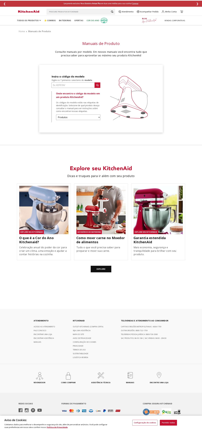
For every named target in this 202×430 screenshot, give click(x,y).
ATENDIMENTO (41, 320)
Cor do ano (93, 20)
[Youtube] (39, 410)
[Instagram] (27, 410)
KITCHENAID (79, 320)
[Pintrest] (33, 410)
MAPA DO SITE (78, 334)
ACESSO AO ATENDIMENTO (44, 326)
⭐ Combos (50, 20)
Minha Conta (171, 11)
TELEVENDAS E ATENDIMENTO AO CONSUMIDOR (144, 320)
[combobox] (81, 11)
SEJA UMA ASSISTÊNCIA (82, 330)
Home (22, 31)
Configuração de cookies (145, 422)
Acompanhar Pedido (149, 11)
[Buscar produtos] (112, 12)
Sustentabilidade (80, 353)
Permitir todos (168, 422)
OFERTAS (78, 20)
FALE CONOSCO (40, 330)
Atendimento (128, 11)
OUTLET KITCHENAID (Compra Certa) (88, 326)
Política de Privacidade (57, 427)
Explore (101, 269)
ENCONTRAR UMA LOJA (43, 334)
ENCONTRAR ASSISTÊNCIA (44, 338)
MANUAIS (37, 342)
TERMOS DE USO (79, 350)
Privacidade (78, 346)
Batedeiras (65, 20)
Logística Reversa (80, 357)
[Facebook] (21, 410)
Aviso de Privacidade (82, 338)
